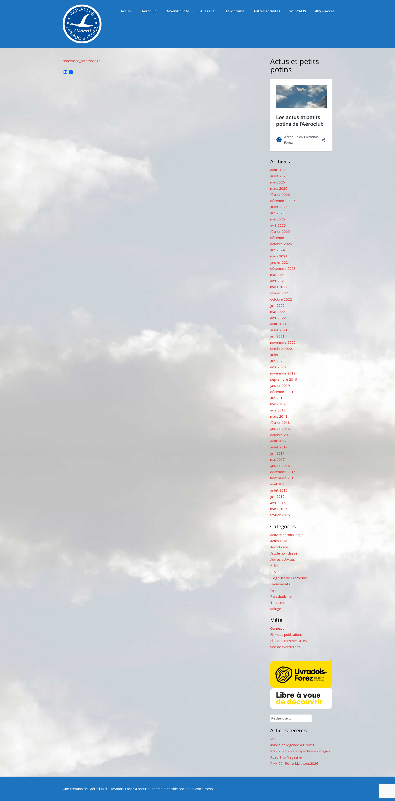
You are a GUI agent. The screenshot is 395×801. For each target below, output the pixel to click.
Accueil (127, 11)
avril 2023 (278, 280)
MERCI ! (276, 738)
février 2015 (280, 515)
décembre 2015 (283, 471)
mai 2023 (277, 274)
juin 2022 (277, 305)
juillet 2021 (279, 330)
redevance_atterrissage (82, 60)
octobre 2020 (281, 348)
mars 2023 (278, 287)
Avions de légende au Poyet (292, 745)
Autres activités (267, 11)
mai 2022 (277, 311)
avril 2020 (278, 367)
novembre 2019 (283, 373)
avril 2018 (278, 410)
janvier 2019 (280, 385)
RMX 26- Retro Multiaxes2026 (294, 763)
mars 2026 (278, 188)
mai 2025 (277, 219)
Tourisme (277, 602)
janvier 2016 (280, 465)
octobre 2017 (281, 434)
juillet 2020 (279, 354)
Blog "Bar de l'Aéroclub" (288, 578)
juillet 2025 (279, 206)
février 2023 (280, 293)
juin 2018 (277, 397)
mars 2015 (278, 508)
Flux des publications (286, 634)
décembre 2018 (283, 391)
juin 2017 (277, 453)
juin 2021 (277, 336)
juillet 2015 (279, 490)
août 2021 (278, 324)
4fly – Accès (325, 11)
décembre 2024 (283, 237)
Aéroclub (149, 11)
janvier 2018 (280, 428)
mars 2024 (278, 256)
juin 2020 (277, 361)
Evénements (280, 584)
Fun (273, 590)
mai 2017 (277, 459)
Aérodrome (234, 11)
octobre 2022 (281, 299)
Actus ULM (278, 541)
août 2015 (278, 484)
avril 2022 (278, 317)
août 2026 (278, 170)
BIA (273, 571)
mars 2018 (278, 416)
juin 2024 (277, 250)
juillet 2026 (279, 176)
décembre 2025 (283, 200)
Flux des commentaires (288, 640)
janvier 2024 (280, 262)
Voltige (275, 608)
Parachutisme (281, 596)
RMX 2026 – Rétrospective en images (300, 751)
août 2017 (278, 441)
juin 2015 (277, 496)
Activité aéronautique (287, 534)
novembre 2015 (283, 478)
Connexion (278, 628)
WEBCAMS (297, 11)
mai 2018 (277, 404)
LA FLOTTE (207, 11)
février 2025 (280, 231)
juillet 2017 (279, 447)
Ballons (275, 565)
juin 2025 (277, 213)
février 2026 (280, 194)
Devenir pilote (177, 11)
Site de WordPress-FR (288, 646)
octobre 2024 (281, 243)
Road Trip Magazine (286, 757)
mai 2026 (277, 182)
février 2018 (280, 422)
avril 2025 (278, 225)
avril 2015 (278, 502)
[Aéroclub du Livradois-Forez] (82, 42)
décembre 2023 (283, 268)
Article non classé (283, 553)
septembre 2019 (283, 379)
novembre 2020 (283, 342)
